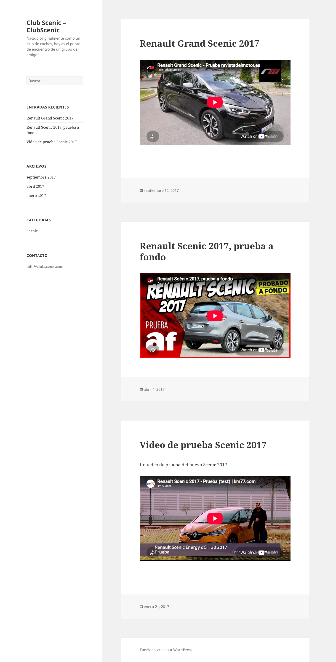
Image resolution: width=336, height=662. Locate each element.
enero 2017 (36, 195)
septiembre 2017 (41, 177)
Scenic (32, 230)
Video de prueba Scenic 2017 (52, 141)
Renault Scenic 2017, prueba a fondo (206, 251)
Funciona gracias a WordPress (166, 649)
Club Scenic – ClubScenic (46, 26)
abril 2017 (35, 186)
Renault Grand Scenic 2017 (50, 118)
